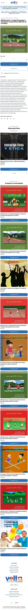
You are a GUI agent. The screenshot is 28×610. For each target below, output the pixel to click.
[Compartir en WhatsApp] (8, 119)
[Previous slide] (1, 173)
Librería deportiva (14, 11)
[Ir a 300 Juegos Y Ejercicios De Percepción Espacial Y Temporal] (14, 533)
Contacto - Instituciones (14, 567)
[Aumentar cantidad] (26, 59)
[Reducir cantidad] (1, 59)
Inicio (2, 11)
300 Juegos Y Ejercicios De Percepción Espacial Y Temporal (13, 549)
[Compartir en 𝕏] (4, 119)
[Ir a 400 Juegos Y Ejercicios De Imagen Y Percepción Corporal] (14, 273)
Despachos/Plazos (14, 572)
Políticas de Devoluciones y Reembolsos (14, 594)
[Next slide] (26, 173)
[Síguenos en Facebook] (17, 585)
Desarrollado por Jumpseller (19, 607)
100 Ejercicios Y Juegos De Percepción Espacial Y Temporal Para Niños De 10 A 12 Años (13, 251)
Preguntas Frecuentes (14, 570)
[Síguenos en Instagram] (15, 585)
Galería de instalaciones (14, 591)
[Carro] (26, 3)
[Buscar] (4, 3)
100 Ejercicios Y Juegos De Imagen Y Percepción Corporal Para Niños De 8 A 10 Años (13, 214)
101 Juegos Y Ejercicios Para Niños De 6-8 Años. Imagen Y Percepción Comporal (13, 363)
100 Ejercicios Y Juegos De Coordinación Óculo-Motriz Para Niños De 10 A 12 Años (13, 400)
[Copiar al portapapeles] (14, 119)
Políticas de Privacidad (14, 596)
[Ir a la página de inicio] (14, 2)
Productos (7, 11)
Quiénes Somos (14, 565)
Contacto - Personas (14, 568)
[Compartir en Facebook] (1, 119)
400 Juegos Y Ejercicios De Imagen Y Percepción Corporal (13, 288)
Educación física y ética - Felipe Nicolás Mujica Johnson (12, 162)
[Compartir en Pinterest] (11, 119)
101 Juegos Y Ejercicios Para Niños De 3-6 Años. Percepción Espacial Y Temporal (13, 474)
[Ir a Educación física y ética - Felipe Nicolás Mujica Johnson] (14, 146)
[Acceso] (24, 3)
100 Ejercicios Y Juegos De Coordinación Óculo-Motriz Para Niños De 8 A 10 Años (13, 437)
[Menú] (2, 3)
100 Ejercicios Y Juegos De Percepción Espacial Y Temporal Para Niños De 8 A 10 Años (13, 326)
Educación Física (22, 11)
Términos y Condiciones (14, 593)
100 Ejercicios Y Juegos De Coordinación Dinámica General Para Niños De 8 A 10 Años (13, 512)
